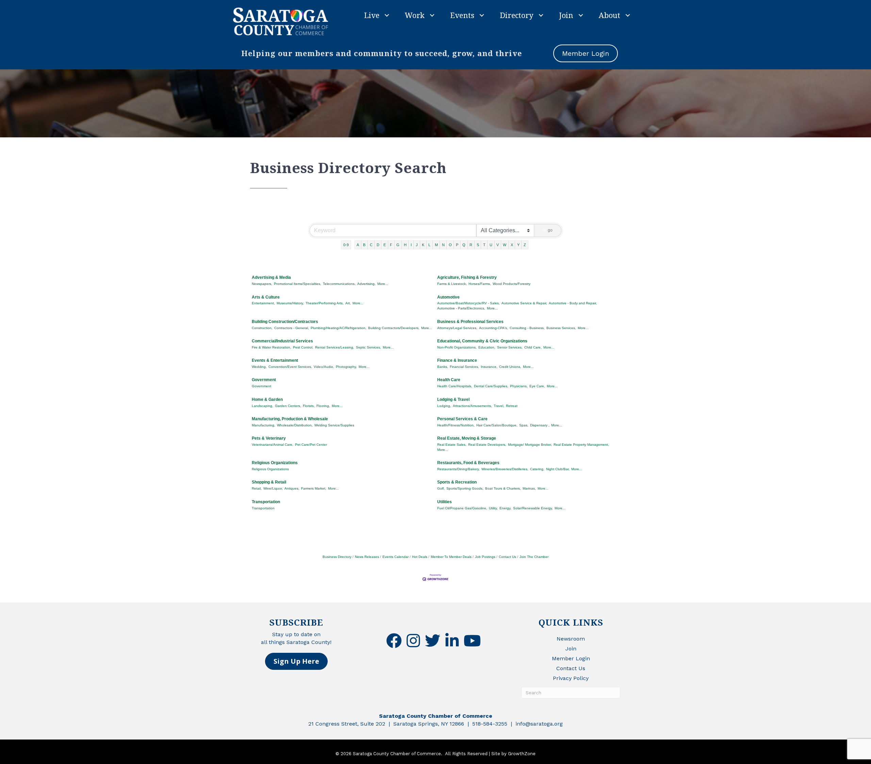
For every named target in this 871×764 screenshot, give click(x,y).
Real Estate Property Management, (581, 444)
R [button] (471, 245)
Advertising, (366, 284)
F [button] (391, 245)
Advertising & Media (271, 277)
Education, (486, 347)
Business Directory (337, 557)
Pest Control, (303, 347)
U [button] (491, 245)
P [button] (457, 245)
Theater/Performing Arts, (325, 303)
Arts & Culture (266, 297)
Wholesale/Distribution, (295, 425)
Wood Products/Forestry (511, 284)
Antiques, (291, 488)
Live (371, 15)
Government (264, 379)
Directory (516, 15)
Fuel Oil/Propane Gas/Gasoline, (462, 508)
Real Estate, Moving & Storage (466, 438)
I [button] (411, 245)
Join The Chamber (534, 557)
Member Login (571, 658)
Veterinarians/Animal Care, (272, 444)
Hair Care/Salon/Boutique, (496, 425)
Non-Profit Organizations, (457, 347)
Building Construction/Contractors (285, 321)
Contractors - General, (291, 328)
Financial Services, (464, 367)
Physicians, (519, 386)
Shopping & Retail (269, 482)
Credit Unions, (510, 367)
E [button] (384, 245)
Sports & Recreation (457, 482)
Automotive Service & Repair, (524, 303)
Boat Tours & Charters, (503, 488)
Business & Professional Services (470, 321)
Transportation (266, 501)
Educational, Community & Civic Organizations (482, 341)
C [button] (371, 245)
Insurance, (489, 367)
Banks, (442, 367)
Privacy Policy (571, 678)
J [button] (417, 245)
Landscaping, (262, 406)
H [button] (405, 245)
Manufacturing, (263, 425)
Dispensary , (539, 425)
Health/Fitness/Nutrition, (456, 425)
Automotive (448, 297)
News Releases (367, 557)
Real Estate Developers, (487, 444)
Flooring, (323, 406)
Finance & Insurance (457, 360)
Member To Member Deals (451, 557)
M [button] (436, 245)
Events (462, 15)
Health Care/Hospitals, (454, 386)
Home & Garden (267, 399)
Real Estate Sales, (451, 444)
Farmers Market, (313, 488)
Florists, (309, 406)
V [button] (497, 245)
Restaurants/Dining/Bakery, (458, 469)
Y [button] (518, 245)
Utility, (493, 508)
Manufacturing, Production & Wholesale (290, 419)
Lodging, (444, 406)
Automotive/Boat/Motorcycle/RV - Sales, (468, 303)
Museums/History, (290, 303)
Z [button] (525, 245)
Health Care (448, 379)
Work (415, 15)
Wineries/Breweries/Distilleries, (504, 469)
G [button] (397, 245)
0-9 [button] (346, 245)
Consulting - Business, (527, 328)
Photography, (346, 367)
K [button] (423, 245)
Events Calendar (395, 557)
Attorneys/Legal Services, (457, 328)
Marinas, (529, 488)
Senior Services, (510, 347)
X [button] (512, 245)
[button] (296, 661)
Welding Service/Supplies (334, 425)
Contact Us (507, 557)
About (609, 15)
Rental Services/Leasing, (334, 347)
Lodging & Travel (453, 399)
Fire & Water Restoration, (271, 347)
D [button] (378, 245)
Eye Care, (537, 386)
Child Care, (533, 347)
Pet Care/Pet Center (311, 444)
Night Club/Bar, (558, 469)
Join (566, 15)
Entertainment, (263, 303)
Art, (348, 303)
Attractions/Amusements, (472, 406)
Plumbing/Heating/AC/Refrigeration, (338, 328)
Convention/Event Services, (290, 367)
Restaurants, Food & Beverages (468, 462)
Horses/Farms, (480, 284)
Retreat (511, 406)
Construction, (262, 328)
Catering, (537, 469)
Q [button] (463, 245)
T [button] (484, 245)
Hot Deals (419, 557)
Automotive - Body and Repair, (573, 303)
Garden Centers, (288, 406)
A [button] (358, 245)
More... (382, 284)
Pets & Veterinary (269, 438)
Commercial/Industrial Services (282, 341)
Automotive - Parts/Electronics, (461, 308)
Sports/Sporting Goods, (464, 488)
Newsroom (571, 638)
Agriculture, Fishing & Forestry (467, 277)
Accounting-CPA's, (493, 328)
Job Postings (485, 557)
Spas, (523, 425)
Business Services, (561, 328)
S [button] (478, 245)
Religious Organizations (275, 462)
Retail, (257, 488)
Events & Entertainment (275, 360)
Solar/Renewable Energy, (533, 508)
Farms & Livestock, (452, 284)
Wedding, (259, 367)
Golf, (441, 488)
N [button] (443, 245)
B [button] (364, 245)
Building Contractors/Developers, (394, 328)
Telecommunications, (339, 284)
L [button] (429, 245)
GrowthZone (522, 753)
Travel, (499, 406)
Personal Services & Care (462, 419)
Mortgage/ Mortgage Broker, (530, 444)
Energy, (505, 508)
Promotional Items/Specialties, (297, 284)
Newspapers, (262, 284)
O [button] (450, 245)
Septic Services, (368, 347)
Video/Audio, (324, 367)
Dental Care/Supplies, (491, 386)
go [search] (550, 230)
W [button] (504, 245)
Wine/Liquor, (273, 488)
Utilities (444, 501)
